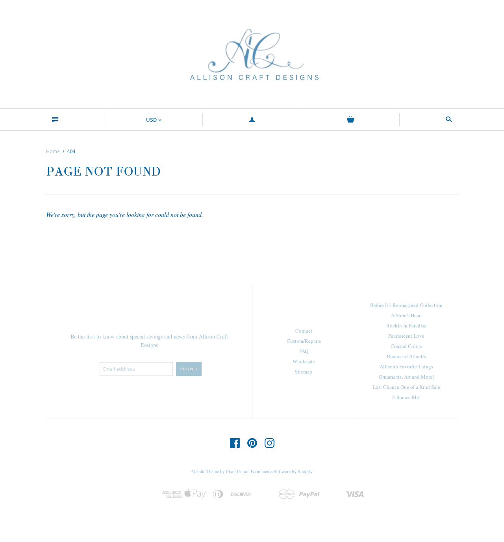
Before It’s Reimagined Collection (406, 305)
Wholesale (304, 361)
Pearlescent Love (406, 335)
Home (53, 151)
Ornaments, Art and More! (406, 376)
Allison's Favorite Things (406, 366)
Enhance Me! (406, 397)
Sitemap (303, 371)
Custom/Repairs (304, 340)
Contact (303, 330)
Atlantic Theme (205, 471)
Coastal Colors (406, 346)
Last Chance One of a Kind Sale (406, 386)
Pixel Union (237, 471)
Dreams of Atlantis (406, 356)
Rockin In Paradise (406, 325)
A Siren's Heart (406, 315)
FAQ (303, 351)
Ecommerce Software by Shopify (281, 471)
